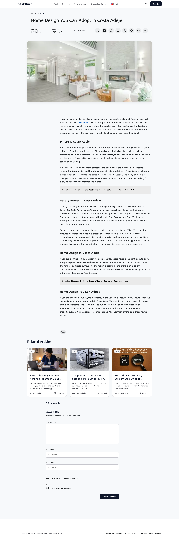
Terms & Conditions (114, 533)
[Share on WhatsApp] (111, 30)
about (151, 533)
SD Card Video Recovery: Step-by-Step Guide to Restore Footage (129, 378)
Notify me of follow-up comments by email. (62, 478)
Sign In (156, 4)
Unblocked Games (99, 4)
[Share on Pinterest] (124, 30)
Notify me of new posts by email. (58, 488)
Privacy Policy (130, 533)
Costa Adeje (82, 122)
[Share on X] (97, 30)
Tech (56, 4)
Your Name (50, 450)
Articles (34, 13)
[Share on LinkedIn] (104, 30)
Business (66, 4)
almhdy (34, 29)
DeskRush (24, 4)
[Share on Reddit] (118, 30)
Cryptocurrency (80, 4)
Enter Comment (51, 422)
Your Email (50, 463)
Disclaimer (142, 533)
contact (158, 533)
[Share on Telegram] (131, 30)
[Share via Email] (138, 30)
